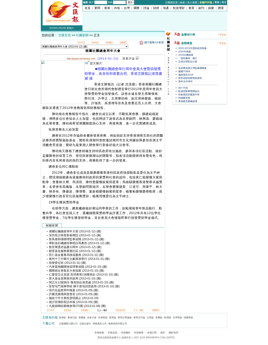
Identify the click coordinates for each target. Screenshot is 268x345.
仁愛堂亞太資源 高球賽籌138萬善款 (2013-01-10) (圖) (84, 274)
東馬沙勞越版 (125, 317)
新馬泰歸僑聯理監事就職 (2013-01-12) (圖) (76, 239)
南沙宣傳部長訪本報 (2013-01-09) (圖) (73, 302)
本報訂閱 (152, 332)
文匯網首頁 (171, 2)
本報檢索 (99, 332)
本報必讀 (112, 332)
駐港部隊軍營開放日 (189, 91)
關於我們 (173, 332)
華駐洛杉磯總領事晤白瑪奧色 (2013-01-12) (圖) (79, 243)
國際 (136, 8)
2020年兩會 (184, 51)
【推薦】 (109, 42)
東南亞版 (72, 317)
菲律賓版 (103, 317)
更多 (224, 34)
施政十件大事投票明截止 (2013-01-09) (73, 298)
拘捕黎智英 (184, 98)
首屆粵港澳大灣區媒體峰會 (192, 68)
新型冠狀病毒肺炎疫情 (190, 78)
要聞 (97, 8)
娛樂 (211, 8)
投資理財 (179, 8)
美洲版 (62, 317)
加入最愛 (192, 2)
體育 (221, 8)
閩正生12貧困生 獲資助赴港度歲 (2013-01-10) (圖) (81, 282)
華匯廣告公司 (100, 323)
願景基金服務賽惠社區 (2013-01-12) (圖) (75, 251)
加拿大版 (92, 317)
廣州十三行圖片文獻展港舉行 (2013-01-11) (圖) (79, 258)
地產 (166, 8)
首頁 (87, 8)
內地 (117, 8)
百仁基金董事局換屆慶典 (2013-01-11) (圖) (76, 254)
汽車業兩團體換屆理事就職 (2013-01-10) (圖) (78, 266)
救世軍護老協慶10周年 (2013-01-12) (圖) (75, 247)
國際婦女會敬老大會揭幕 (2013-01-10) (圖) (76, 270)
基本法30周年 (185, 81)
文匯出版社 (85, 323)
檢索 (182, 2)
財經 (156, 8)
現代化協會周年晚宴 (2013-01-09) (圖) (73, 290)
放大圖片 (96, 63)
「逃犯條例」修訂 (187, 58)
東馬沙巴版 (139, 317)
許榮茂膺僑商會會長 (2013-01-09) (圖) (73, 294)
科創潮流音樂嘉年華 (189, 94)
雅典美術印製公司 (117, 323)
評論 (146, 8)
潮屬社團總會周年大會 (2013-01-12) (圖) (75, 231)
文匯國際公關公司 (68, 323)
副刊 (201, 8)
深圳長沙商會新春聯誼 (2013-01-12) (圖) (75, 235)
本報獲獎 (138, 332)
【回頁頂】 (120, 310)
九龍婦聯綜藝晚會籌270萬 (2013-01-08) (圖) (77, 306)
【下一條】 (139, 310)
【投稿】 (95, 42)
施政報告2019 (185, 74)
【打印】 (81, 42)
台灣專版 (177, 317)
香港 (107, 8)
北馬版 (150, 317)
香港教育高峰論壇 (187, 101)
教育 (191, 8)
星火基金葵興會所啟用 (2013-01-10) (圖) (75, 278)
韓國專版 (188, 317)
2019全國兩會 (185, 55)
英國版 (158, 317)
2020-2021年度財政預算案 (192, 48)
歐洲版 (167, 317)
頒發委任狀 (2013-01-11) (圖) (67, 262)
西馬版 (112, 317)
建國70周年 (184, 71)
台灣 (127, 8)
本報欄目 (125, 332)
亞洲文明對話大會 (187, 61)
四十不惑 (183, 88)
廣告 (162, 332)
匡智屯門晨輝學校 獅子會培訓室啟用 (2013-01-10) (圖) (84, 286)
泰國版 (82, 317)
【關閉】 (123, 42)
